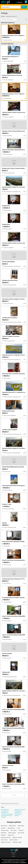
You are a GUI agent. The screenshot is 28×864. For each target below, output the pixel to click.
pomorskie (17, 812)
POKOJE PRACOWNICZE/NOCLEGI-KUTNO (13, 467)
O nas (13, 854)
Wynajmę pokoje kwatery (8, 411)
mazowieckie (4, 811)
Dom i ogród (13, 830)
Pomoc (13, 856)
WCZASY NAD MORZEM (8, 261)
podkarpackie (18, 811)
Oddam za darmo (13, 839)
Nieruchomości (11, 828)
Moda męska (21, 825)
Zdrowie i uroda (4, 830)
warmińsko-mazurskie (6, 814)
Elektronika (3, 832)
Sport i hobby (4, 839)
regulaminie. (23, 862)
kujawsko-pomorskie (19, 809)
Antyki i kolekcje (12, 832)
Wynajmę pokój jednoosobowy (10, 280)
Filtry (5, 19)
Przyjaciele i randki (17, 842)
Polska (2, 807)
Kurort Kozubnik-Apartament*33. (10, 56)
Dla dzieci (3, 828)
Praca (18, 828)
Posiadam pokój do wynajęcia (9, 317)
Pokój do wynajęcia (7, 653)
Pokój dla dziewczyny (7, 765)
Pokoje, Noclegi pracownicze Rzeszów (12, 75)
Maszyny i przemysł (5, 837)
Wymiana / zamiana (5, 842)
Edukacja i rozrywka (17, 837)
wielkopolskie (18, 814)
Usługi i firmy (11, 835)
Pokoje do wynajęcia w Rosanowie (10, 336)
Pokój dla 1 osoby (6, 504)
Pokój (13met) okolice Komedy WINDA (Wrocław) (14, 728)
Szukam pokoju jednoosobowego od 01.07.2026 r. (15, 579)
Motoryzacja (4, 825)
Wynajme (4, 523)
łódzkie (2, 817)
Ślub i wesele (21, 832)
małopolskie (4, 812)
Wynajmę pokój (6, 205)
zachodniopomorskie (6, 815)
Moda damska (12, 825)
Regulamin (13, 852)
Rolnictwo (3, 835)
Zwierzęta (21, 830)
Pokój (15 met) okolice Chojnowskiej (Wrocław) (14, 149)
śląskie (16, 815)
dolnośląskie (4, 809)
